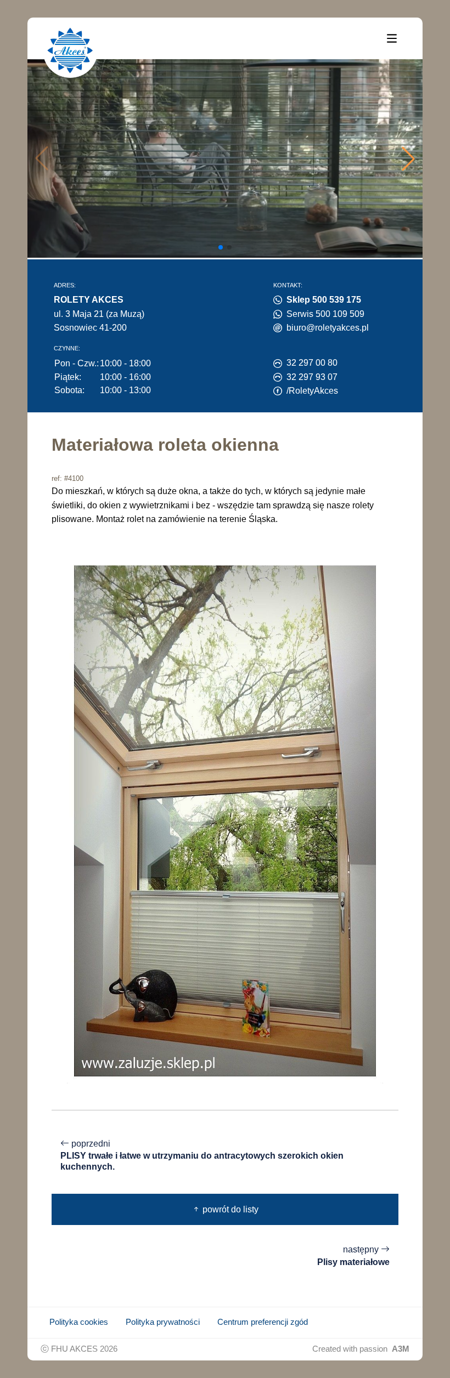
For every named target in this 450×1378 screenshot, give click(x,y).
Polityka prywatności (163, 1322)
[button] (408, 158)
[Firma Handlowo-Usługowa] (70, 50)
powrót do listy (229, 1209)
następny (353, 1256)
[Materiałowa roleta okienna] (225, 820)
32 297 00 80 (312, 362)
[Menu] (391, 37)
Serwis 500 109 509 (325, 314)
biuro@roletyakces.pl (327, 327)
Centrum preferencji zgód (262, 1322)
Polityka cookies (78, 1322)
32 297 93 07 (312, 377)
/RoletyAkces (312, 390)
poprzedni (202, 1155)
